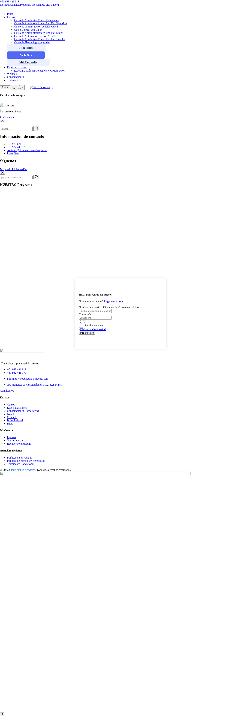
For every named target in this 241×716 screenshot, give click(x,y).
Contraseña (85, 314)
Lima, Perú (13, 153)
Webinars (12, 73)
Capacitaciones (15, 76)
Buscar (5, 87)
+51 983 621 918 (16, 143)
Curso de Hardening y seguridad (32, 42)
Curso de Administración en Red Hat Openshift (40, 23)
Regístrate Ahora (113, 301)
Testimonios (13, 80)
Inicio (10, 13)
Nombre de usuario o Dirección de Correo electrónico (109, 307)
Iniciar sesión (87, 332)
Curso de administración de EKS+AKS (36, 26)
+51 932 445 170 (16, 147)
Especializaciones (17, 67)
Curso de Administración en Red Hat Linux (38, 32)
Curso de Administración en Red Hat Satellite (39, 39)
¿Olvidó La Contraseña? (92, 329)
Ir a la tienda (7, 117)
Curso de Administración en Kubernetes (36, 20)
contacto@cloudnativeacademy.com (27, 150)
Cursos (11, 17)
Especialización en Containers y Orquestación (39, 70)
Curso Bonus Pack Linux (28, 29)
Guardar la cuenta (94, 325)
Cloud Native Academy (22, 469)
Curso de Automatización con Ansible (35, 36)
